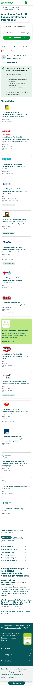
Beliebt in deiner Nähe (8, 540)
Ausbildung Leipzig (7, 558)
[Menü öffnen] (30, 3)
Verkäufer (4, 593)
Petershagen (15, 7)
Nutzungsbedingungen (8, 672)
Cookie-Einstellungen (19, 669)
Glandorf (13, 611)
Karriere (11, 677)
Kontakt (3, 677)
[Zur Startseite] (7, 2)
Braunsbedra (5, 611)
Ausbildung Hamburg (8, 555)
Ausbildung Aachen (8, 546)
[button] (25, 32)
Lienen (6, 613)
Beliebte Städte (6, 537)
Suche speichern (16, 683)
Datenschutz (5, 669)
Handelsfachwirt (24, 589)
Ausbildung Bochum (8, 549)
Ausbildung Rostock (8, 561)
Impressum (17, 675)
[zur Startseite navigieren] (2, 7)
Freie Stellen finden (16, 38)
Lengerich (28, 611)
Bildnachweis (23, 672)
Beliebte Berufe (18, 537)
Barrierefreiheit (6, 675)
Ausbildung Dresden (8, 552)
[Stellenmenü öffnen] (29, 106)
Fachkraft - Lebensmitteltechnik (11, 9)
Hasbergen (20, 611)
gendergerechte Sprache (12, 628)
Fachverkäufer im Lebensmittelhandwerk (14, 591)
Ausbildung (7, 7)
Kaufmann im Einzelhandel (9, 589)
